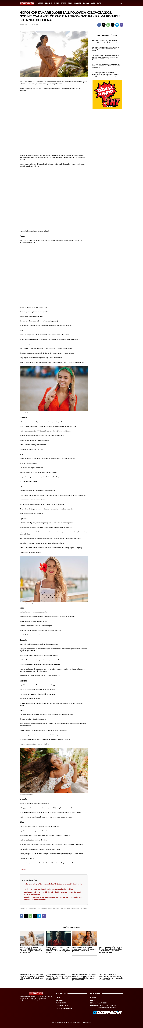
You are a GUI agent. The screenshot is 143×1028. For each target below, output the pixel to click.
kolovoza (50, 908)
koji (46, 908)
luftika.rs (23, 869)
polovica (69, 908)
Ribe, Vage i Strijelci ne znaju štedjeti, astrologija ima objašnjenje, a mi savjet (105, 41)
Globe (30, 908)
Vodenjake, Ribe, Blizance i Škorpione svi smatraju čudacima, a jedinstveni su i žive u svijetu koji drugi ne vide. (58, 977)
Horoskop (23, 25)
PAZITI (65, 908)
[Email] (112, 25)
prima (78, 908)
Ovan (62, 908)
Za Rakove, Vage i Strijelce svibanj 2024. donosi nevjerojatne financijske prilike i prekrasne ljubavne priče (105, 57)
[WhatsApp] (108, 25)
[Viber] (121, 25)
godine (34, 908)
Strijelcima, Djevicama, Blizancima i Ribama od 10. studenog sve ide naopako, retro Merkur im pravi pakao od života (84, 977)
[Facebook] (99, 25)
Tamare (85, 908)
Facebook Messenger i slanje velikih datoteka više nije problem (48, 889)
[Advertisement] (53, 123)
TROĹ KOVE (22, 911)
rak (81, 908)
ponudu (74, 908)
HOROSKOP (39, 908)
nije (54, 908)
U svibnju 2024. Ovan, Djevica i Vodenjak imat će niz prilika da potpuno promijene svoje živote (106, 65)
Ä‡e (27, 908)
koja (43, 908)
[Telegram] (117, 25)
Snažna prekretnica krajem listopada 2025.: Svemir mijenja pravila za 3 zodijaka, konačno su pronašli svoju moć (31, 949)
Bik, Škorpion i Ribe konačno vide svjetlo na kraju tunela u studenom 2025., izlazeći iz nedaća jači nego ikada (32, 977)
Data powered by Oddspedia (107, 1007)
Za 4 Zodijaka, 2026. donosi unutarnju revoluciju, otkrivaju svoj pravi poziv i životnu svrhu (84, 949)
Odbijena (57, 908)
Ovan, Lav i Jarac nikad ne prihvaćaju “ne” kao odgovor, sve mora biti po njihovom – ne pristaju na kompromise (110, 977)
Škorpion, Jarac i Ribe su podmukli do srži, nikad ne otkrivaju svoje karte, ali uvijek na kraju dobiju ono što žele (58, 949)
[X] (104, 25)
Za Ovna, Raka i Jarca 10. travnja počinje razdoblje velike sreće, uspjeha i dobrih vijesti (105, 48)
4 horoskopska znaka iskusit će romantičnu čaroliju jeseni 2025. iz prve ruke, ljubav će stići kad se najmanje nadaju (106, 74)
